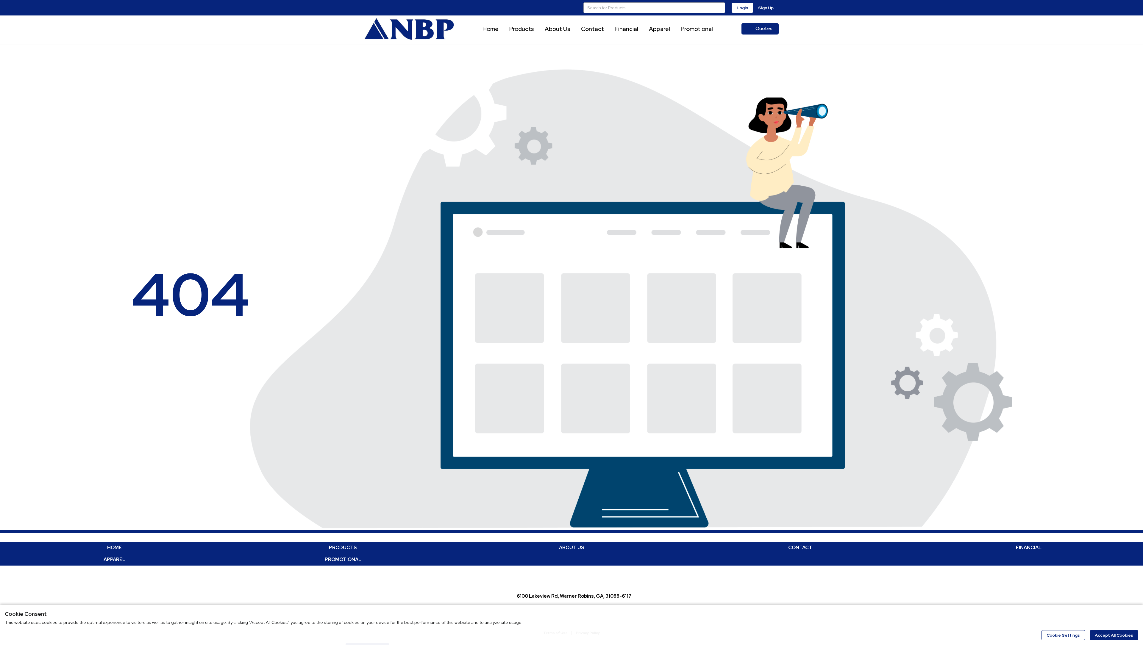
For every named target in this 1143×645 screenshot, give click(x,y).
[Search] (720, 8)
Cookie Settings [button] (1063, 635)
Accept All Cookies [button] (1114, 635)
